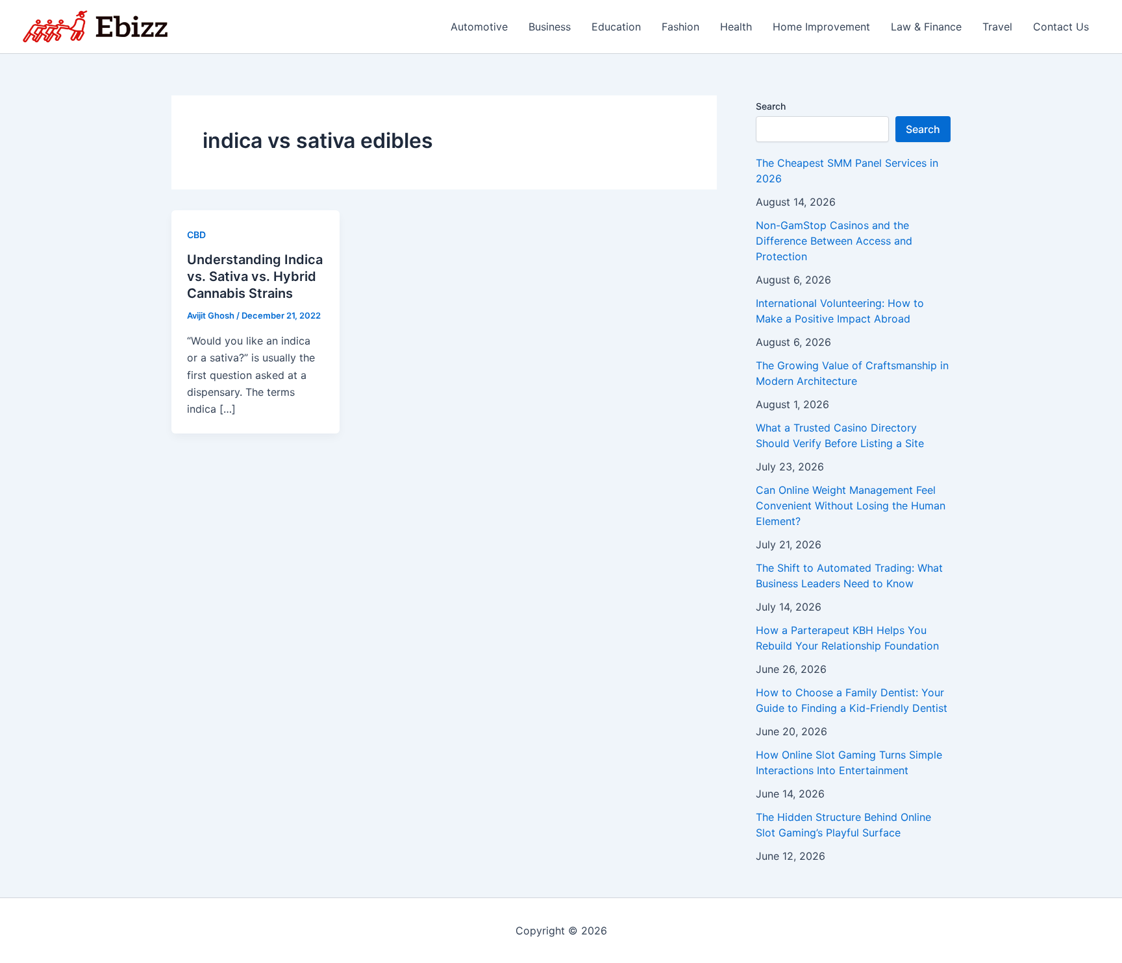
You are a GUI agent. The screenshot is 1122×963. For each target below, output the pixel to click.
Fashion (680, 26)
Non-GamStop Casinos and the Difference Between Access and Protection (834, 241)
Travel (997, 26)
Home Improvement (821, 26)
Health (736, 26)
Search (771, 106)
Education (616, 26)
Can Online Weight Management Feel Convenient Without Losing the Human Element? (850, 505)
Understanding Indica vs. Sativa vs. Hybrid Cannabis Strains (255, 276)
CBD (196, 234)
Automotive (479, 26)
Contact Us (1061, 26)
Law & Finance (926, 26)
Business (550, 26)
